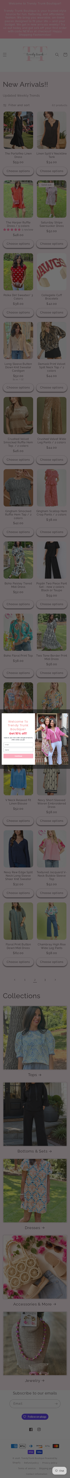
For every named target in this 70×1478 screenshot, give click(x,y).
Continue (18, 756)
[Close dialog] (66, 715)
